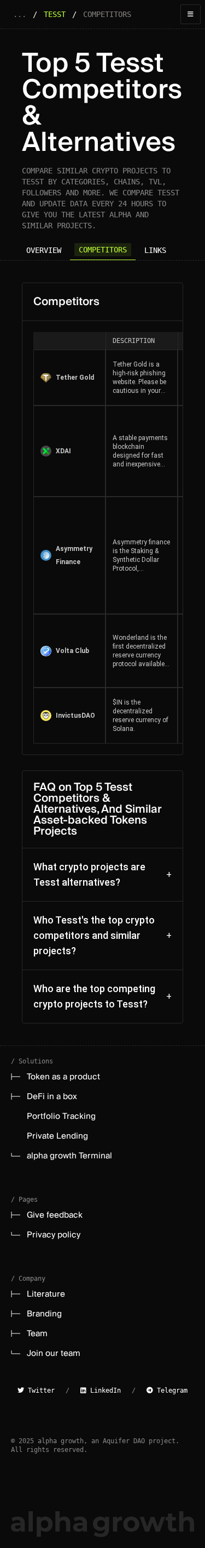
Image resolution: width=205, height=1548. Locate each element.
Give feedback (55, 1215)
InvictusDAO (75, 715)
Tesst (55, 14)
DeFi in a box (52, 1096)
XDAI (63, 451)
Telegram (170, 1390)
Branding (44, 1314)
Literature (46, 1294)
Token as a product (63, 1076)
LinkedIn (103, 1390)
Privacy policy (53, 1235)
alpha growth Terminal (69, 1156)
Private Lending (57, 1136)
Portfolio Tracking (61, 1116)
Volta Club (72, 651)
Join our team (53, 1353)
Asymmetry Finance (74, 555)
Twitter (39, 1390)
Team (37, 1333)
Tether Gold (75, 377)
